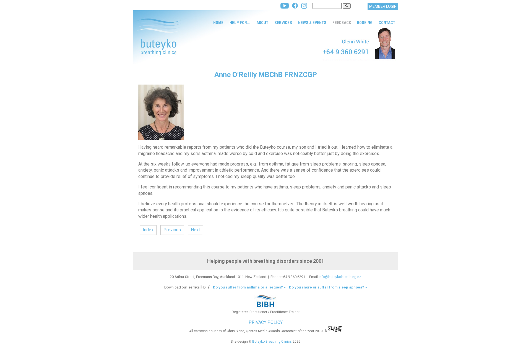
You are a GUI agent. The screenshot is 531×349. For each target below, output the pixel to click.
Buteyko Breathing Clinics (272, 341)
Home (218, 22)
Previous (172, 229)
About (262, 22)
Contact (387, 22)
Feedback (341, 22)
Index (148, 229)
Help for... (240, 22)
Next (195, 229)
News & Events (312, 22)
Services (283, 22)
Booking (365, 22)
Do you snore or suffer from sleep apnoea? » (328, 287)
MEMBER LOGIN (383, 6)
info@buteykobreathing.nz (340, 277)
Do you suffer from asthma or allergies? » (249, 287)
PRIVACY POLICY (266, 322)
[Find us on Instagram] (304, 7)
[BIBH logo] (265, 307)
